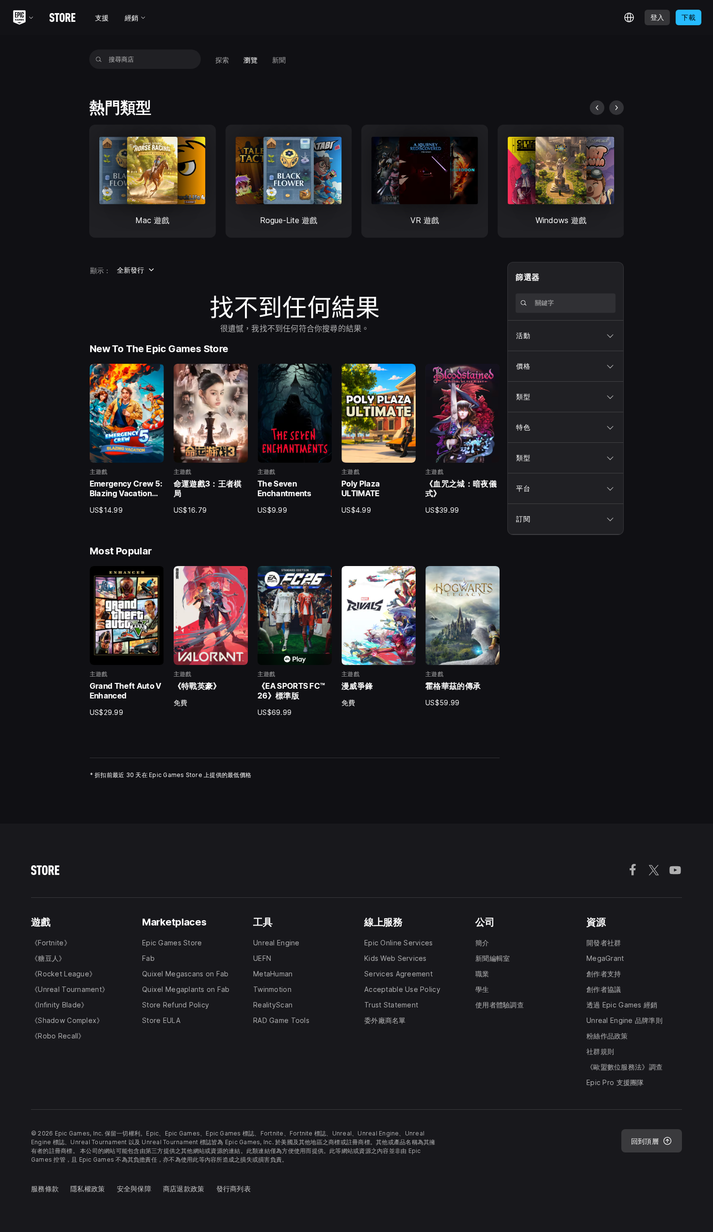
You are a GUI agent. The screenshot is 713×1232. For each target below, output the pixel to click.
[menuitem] (222, 59)
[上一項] (597, 107)
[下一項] (616, 107)
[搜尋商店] (99, 59)
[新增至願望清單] (153, 374)
